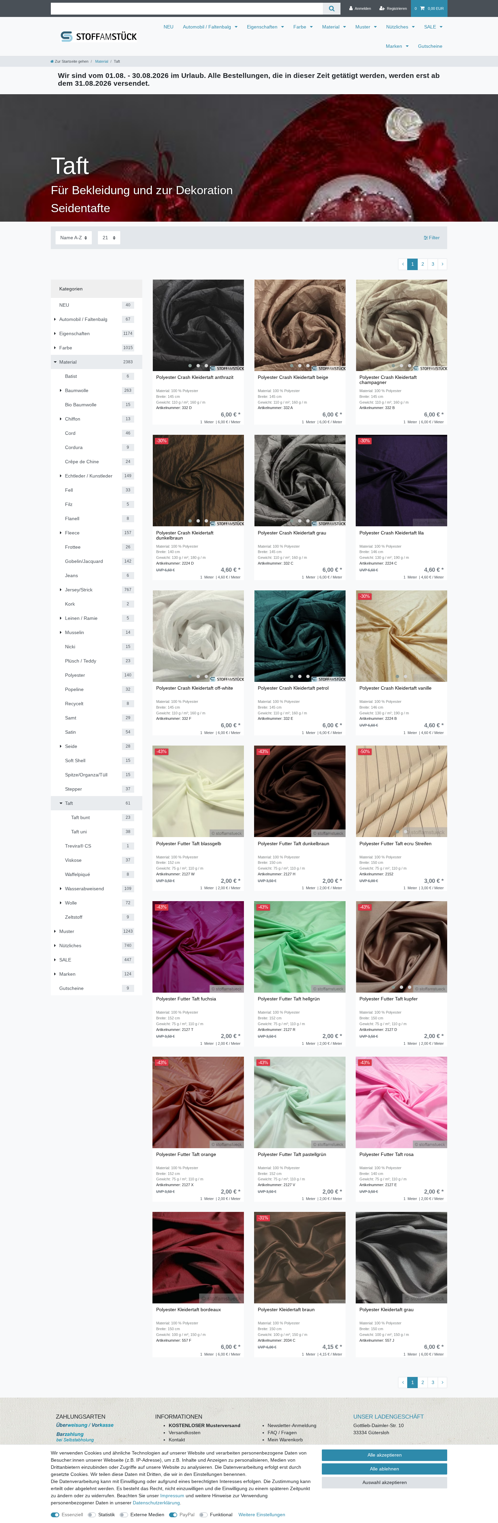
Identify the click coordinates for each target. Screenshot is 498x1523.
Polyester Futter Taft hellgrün (289, 998)
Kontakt (177, 1439)
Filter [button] (434, 237)
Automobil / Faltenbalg (207, 26)
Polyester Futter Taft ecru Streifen (395, 843)
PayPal (187, 1514)
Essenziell (72, 1514)
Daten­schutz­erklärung (156, 1502)
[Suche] (331, 9)
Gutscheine (430, 46)
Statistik (106, 1514)
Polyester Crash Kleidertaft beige (293, 377)
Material (331, 26)
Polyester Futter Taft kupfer (388, 998)
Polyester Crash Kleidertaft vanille (395, 688)
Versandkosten (185, 1432)
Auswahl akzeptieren (384, 1482)
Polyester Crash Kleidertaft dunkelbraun (184, 535)
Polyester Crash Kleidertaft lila (391, 532)
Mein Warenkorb (285, 1439)
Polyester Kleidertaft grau (386, 1309)
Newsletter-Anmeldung (292, 1425)
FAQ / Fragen (282, 1432)
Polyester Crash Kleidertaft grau (292, 532)
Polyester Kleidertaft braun (286, 1309)
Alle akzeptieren (385, 1455)
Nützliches (398, 26)
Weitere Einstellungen (261, 1514)
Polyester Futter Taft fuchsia (186, 998)
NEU (168, 26)
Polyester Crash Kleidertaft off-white (194, 688)
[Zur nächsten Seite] (442, 264)
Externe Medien (147, 1514)
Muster (363, 26)
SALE (430, 26)
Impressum (172, 1495)
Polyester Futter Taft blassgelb (188, 843)
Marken (394, 46)
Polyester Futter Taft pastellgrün (292, 1154)
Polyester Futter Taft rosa (386, 1154)
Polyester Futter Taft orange (186, 1154)
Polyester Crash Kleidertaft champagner (388, 380)
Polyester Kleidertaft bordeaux (188, 1309)
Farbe (300, 26)
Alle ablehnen (384, 1468)
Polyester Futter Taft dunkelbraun (293, 843)
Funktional (221, 1514)
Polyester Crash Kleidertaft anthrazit (194, 377)
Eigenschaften (263, 26)
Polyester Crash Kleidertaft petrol (293, 688)
